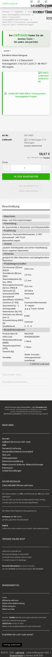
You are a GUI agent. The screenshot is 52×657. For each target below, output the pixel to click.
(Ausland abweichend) (33, 146)
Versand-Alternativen (11, 566)
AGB (4, 445)
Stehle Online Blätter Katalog (13, 603)
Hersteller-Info (11, 374)
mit (9, 517)
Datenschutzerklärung (12, 461)
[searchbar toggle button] (34, 3)
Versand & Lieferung (11, 448)
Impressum (7, 468)
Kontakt (6, 439)
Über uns (6, 455)
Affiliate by (10, 600)
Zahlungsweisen (9, 458)
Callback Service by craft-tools (16, 442)
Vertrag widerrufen (12, 645)
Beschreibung (10, 206)
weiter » (7, 51)
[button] (6, 168)
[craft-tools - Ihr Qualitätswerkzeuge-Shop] (8, 3)
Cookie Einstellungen (11, 471)
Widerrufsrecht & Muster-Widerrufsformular (22, 464)
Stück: (5, 162)
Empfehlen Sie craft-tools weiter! (17, 634)
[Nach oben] (44, 652)
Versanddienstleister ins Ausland (17, 451)
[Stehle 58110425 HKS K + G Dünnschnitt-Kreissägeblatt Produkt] (26, 95)
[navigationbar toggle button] (48, 3)
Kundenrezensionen (14, 382)
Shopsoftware (16, 655)
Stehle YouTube (8, 609)
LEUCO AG (6, 623)
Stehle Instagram (9, 606)
